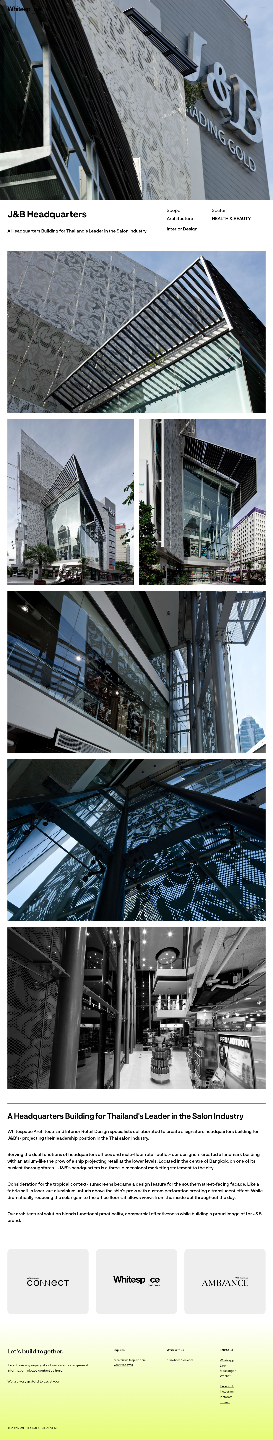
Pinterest (226, 1396)
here (58, 1370)
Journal (225, 1402)
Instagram (227, 1391)
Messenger (228, 1370)
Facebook (227, 1386)
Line (223, 1365)
